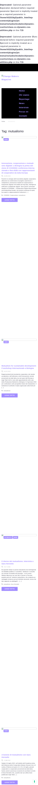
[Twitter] (15, 67)
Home (3, 121)
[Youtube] (22, 67)
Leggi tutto (10, 200)
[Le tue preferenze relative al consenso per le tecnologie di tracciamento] (34, 781)
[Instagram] (30, 67)
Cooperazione (14, 195)
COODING (6, 195)
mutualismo (22, 195)
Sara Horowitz (15, 584)
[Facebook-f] (7, 67)
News (6, 139)
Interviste (8, 537)
